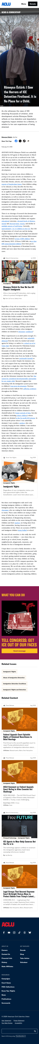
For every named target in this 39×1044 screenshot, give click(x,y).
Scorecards (6, 1003)
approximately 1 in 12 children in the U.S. (16, 229)
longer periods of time (23, 413)
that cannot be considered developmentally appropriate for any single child (19, 378)
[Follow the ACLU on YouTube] (9, 932)
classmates (5, 510)
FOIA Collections (8, 987)
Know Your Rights (8, 991)
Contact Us (6, 954)
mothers (22, 423)
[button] (24, 141)
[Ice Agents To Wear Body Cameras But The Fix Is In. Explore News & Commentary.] (19, 834)
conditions (29, 332)
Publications (6, 999)
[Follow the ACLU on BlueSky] (30, 932)
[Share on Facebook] (16, 142)
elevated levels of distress (26, 221)
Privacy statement (19, 1020)
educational (5, 221)
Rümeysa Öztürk (7, 137)
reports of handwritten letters (12, 184)
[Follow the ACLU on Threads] (24, 932)
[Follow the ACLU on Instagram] (14, 932)
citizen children (22, 415)
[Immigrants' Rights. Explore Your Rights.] (19, 476)
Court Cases (6, 983)
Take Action (24, 958)
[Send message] (19, 623)
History (4, 962)
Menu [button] (23, 4)
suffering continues (29, 389)
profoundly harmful (26, 358)
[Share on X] (20, 142)
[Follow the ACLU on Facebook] (4, 932)
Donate (33, 4)
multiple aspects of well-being (12, 226)
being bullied (22, 530)
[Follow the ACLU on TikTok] (19, 932)
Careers (5, 950)
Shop (22, 954)
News (4, 995)
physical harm (14, 224)
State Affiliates (7, 966)
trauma (22, 224)
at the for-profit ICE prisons (25, 418)
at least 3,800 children (22, 239)
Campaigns (6, 979)
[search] (35, 1031)
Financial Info (7, 958)
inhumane (21, 332)
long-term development (18, 386)
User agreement (6, 1020)
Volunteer (24, 962)
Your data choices (7, 1023)
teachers (17, 523)
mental (4, 224)
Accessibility (18, 1023)
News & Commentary (11, 12)
